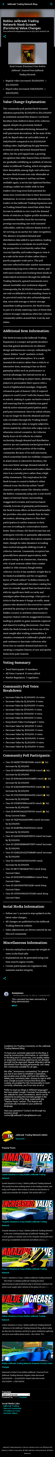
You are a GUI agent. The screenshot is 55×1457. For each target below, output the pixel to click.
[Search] (51, 4)
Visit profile (20, 1139)
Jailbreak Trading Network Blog (22, 4)
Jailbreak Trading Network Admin (31, 1135)
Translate (22, 1397)
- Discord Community (11, 1408)
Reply (14, 1006)
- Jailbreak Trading (10, 1406)
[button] (4, 36)
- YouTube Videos (10, 1413)
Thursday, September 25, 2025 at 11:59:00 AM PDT (31, 995)
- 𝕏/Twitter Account (11, 1411)
